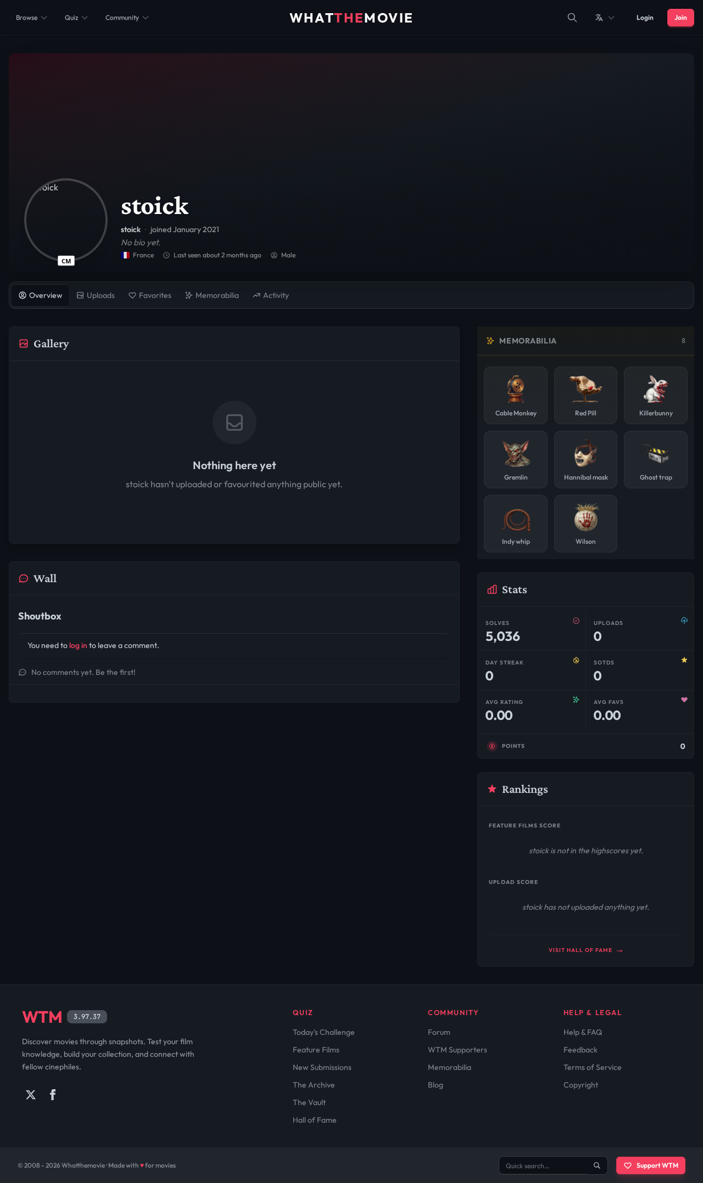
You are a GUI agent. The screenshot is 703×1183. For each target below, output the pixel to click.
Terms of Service (592, 1067)
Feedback (580, 1050)
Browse (26, 17)
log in (78, 645)
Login (645, 17)
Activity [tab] (276, 295)
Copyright (580, 1085)
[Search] (572, 17)
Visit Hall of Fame (581, 950)
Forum (439, 1032)
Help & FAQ (582, 1032)
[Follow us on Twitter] (31, 1094)
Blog (435, 1085)
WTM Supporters (457, 1050)
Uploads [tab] (101, 295)
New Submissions (322, 1067)
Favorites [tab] (155, 295)
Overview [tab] (46, 295)
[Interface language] (605, 17)
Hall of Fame (315, 1120)
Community (122, 17)
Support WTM (657, 1165)
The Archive (314, 1085)
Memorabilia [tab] (217, 295)
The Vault (309, 1102)
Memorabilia (449, 1067)
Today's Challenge (324, 1032)
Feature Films (316, 1050)
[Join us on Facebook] (53, 1094)
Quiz (71, 17)
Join (680, 17)
